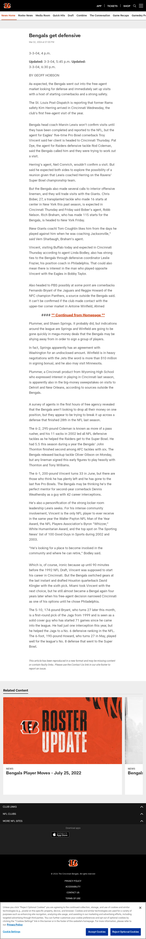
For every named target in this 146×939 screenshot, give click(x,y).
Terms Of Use (73, 898)
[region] (73, 920)
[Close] (140, 908)
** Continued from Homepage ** (78, 315)
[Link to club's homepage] (7, 4)
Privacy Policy (73, 881)
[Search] (134, 5)
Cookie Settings (11, 931)
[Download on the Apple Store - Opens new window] (60, 835)
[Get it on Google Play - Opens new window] (85, 842)
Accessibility (73, 886)
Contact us (73, 892)
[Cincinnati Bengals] (73, 863)
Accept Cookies (97, 931)
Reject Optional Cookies (125, 931)
